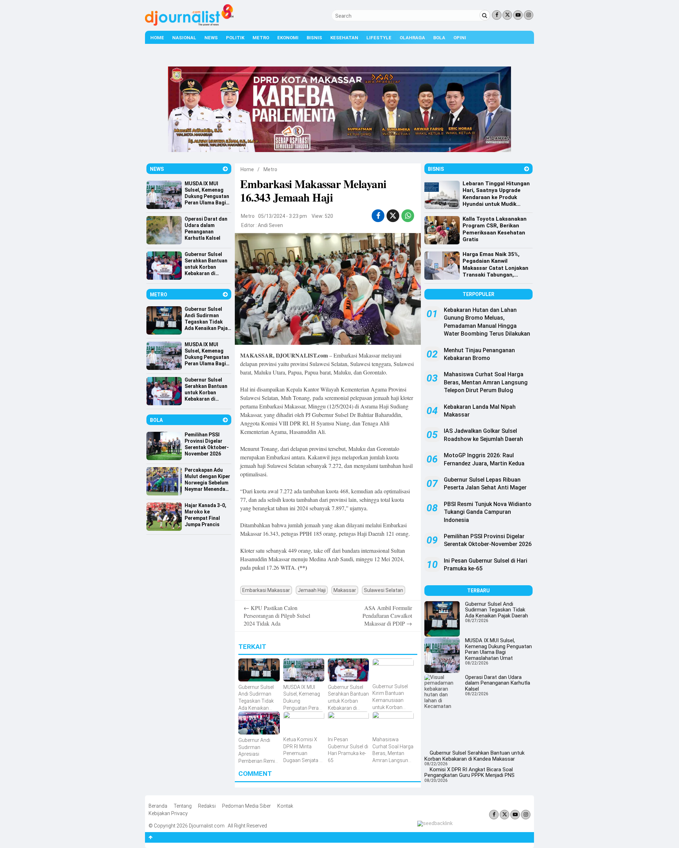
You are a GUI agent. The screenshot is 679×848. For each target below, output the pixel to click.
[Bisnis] (526, 168)
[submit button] (485, 15)
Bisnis (314, 37)
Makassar (344, 590)
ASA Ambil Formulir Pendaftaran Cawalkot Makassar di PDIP (387, 615)
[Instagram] (528, 15)
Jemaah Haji (312, 590)
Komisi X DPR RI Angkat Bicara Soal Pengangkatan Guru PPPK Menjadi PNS (469, 772)
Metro (261, 37)
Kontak (285, 806)
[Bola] (225, 420)
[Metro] (225, 294)
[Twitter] (507, 15)
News (211, 37)
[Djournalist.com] (189, 24)
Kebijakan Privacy (168, 813)
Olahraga (412, 37)
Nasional (184, 37)
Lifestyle (378, 37)
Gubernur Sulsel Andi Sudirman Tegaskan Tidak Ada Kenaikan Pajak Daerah (496, 610)
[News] (225, 168)
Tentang (183, 806)
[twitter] (392, 215)
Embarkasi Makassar (266, 590)
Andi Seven (270, 225)
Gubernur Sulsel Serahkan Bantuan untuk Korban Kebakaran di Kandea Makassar (474, 756)
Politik (235, 37)
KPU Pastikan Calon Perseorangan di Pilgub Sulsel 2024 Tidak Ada (277, 615)
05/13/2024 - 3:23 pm (282, 216)
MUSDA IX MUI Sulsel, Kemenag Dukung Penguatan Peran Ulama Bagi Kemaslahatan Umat (498, 649)
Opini (459, 37)
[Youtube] (518, 15)
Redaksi (207, 806)
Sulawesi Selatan (383, 590)
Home (157, 37)
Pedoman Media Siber (246, 806)
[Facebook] (496, 15)
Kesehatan (344, 37)
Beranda (158, 806)
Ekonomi (287, 37)
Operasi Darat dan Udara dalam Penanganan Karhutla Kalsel (497, 683)
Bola (439, 37)
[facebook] (378, 215)
